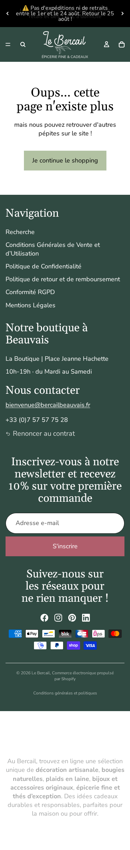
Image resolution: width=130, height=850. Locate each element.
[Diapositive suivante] (122, 13)
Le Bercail (41, 673)
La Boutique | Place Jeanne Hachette (57, 359)
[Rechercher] (23, 44)
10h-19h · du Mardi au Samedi (49, 371)
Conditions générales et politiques (65, 693)
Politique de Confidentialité (43, 266)
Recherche (20, 232)
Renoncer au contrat (44, 433)
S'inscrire (65, 546)
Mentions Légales (30, 305)
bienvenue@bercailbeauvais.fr (48, 405)
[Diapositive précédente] (7, 13)
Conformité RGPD (30, 292)
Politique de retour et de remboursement (63, 279)
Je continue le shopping (65, 160)
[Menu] (8, 44)
